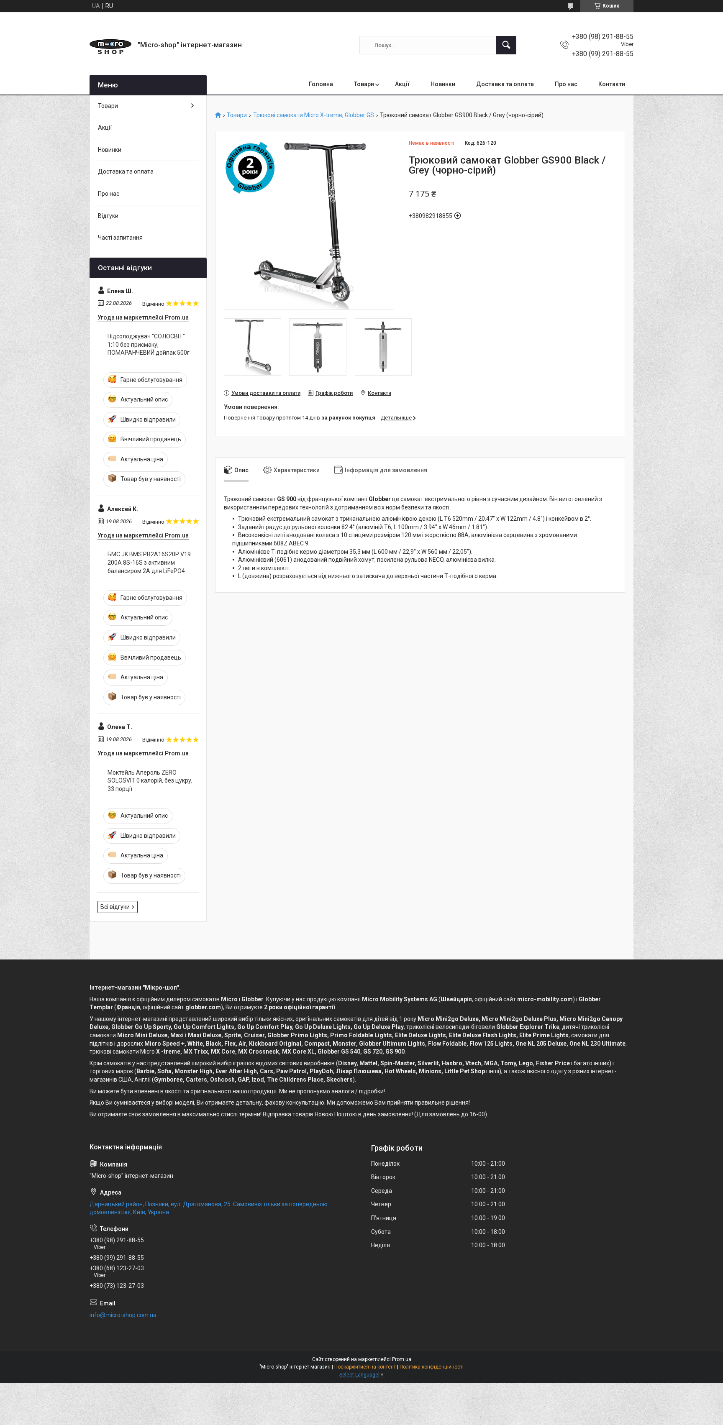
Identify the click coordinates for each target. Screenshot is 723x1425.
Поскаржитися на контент (365, 1367)
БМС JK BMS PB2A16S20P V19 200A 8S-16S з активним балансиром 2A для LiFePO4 (149, 562)
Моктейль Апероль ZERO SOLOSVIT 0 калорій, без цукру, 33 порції (150, 780)
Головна (321, 84)
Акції (402, 84)
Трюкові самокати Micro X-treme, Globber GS (313, 115)
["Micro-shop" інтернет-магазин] (110, 45)
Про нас (566, 84)
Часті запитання (120, 237)
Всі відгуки (115, 906)
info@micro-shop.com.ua (123, 1315)
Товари (364, 84)
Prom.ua (401, 1359)
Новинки (443, 84)
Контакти (611, 84)
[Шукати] (506, 45)
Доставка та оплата (505, 84)
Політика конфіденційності (432, 1367)
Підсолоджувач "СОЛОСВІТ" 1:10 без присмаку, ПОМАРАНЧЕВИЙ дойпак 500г (149, 344)
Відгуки (108, 215)
